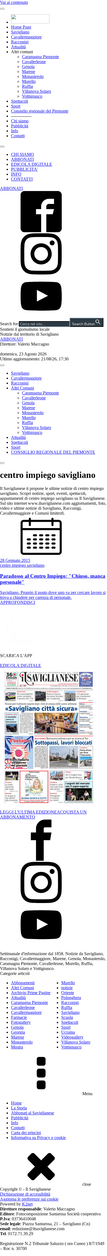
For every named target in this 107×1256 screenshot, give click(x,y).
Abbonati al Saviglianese (32, 1113)
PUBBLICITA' (24, 169)
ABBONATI (22, 159)
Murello (29, 81)
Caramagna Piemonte (40, 56)
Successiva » (22, 641)
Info (14, 130)
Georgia (18, 1032)
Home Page (21, 27)
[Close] (2, 146)
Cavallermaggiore (26, 37)
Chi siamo (20, 121)
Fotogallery (21, 1022)
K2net (27, 1204)
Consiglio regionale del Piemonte (39, 111)
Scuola (67, 1017)
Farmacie (19, 1017)
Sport (15, 106)
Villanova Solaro (36, 91)
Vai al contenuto (14, 2)
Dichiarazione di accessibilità (25, 1194)
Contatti (18, 135)
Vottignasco (32, 96)
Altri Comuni (22, 388)
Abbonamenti (23, 982)
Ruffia (27, 86)
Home (16, 1103)
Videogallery (72, 1037)
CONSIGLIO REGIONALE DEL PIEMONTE (53, 452)
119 (14, 636)
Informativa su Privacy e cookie (38, 1137)
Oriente (67, 992)
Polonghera (71, 997)
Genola (28, 66)
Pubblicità (19, 126)
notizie (67, 987)
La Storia (19, 1108)
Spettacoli (19, 101)
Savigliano (20, 32)
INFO (16, 174)
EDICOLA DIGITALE (31, 164)
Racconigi (20, 42)
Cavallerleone (34, 61)
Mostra (17, 1047)
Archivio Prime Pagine (30, 992)
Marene (28, 71)
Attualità (18, 46)
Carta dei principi (26, 1132)
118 (14, 631)
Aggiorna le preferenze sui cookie (29, 1199)
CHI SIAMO (22, 154)
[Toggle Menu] (2, 9)
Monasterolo (33, 76)
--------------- (21, 116)
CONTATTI (22, 179)
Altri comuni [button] (22, 51)
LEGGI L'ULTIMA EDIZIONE (28, 812)
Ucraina (68, 1032)
